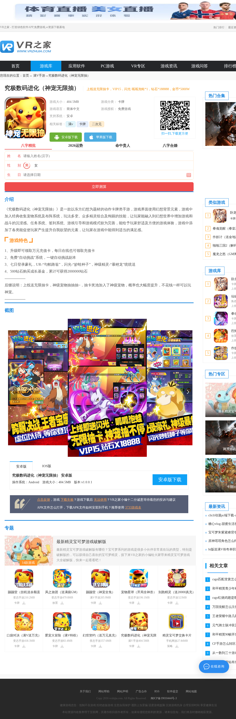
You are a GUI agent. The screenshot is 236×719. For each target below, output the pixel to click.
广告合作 (141, 691)
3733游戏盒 (133, 507)
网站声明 (122, 691)
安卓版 (21, 466)
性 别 (14, 165)
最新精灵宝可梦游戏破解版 (81, 541)
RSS (156, 691)
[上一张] (54, 388)
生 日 (14, 175)
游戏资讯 (169, 66)
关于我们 (85, 691)
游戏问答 (199, 66)
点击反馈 (43, 499)
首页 (15, 66)
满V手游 (39, 75)
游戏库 (46, 66)
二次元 (97, 124)
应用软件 (76, 66)
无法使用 (100, 499)
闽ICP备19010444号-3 (164, 698)
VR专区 (138, 66)
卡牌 (82, 124)
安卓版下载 (169, 479)
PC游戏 (107, 66)
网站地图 (191, 691)
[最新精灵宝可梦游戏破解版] (29, 537)
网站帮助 (103, 691)
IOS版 (46, 466)
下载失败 (67, 499)
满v (70, 124)
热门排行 (218, 27)
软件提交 (172, 691)
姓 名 (14, 156)
